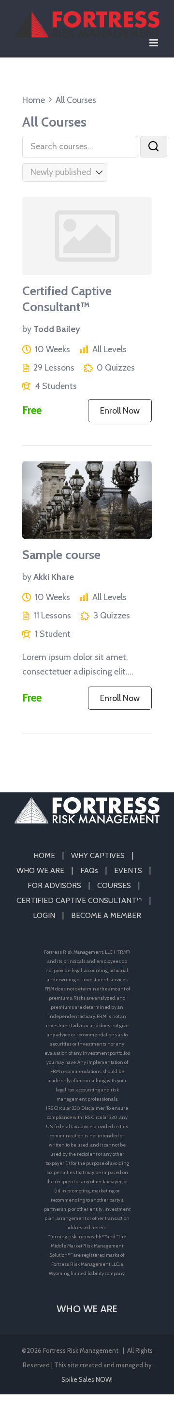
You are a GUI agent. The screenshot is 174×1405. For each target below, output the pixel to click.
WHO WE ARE (40, 870)
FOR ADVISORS (54, 885)
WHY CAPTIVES (98, 855)
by (26, 329)
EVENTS (128, 870)
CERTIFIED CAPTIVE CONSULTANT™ (79, 900)
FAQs (89, 870)
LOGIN (44, 915)
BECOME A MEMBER (106, 915)
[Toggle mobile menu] (154, 43)
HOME (44, 855)
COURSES (114, 885)
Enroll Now (120, 410)
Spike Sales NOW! (87, 1379)
